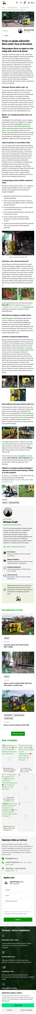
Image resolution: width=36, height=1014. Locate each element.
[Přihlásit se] (20, 2)
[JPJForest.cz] (4, 3)
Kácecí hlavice (8, 715)
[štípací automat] (10, 381)
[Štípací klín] (10, 432)
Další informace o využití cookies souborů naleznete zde (17, 1000)
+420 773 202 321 (18, 863)
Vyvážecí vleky (9, 718)
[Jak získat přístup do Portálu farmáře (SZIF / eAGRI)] (18, 624)
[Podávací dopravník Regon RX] (10, 491)
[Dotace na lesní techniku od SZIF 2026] (18, 701)
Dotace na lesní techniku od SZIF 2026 (16, 725)
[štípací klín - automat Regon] (18, 395)
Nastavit (9, 1010)
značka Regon (18, 124)
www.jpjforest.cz (23, 456)
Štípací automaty (12, 8)
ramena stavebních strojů (15, 307)
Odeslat (18, 919)
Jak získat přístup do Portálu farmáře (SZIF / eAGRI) (16, 646)
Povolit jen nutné (26, 1010)
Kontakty (5, 464)
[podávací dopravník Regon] (26, 381)
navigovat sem (10, 871)
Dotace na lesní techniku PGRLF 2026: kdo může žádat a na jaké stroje (18, 684)
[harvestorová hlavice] (26, 294)
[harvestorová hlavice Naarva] (10, 294)
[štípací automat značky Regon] (26, 491)
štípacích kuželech (21, 419)
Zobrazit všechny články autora (15, 547)
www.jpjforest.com (7, 482)
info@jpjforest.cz (12, 858)
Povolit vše (18, 1005)
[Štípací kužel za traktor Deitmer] (26, 432)
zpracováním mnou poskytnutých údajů (15, 914)
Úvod (3, 8)
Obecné (5, 502)
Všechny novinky (18, 733)
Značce (28, 186)
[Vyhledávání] (17, 2)
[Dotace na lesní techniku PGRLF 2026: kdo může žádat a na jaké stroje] (18, 662)
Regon (21, 168)
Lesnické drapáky (7, 318)
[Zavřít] (34, 993)
